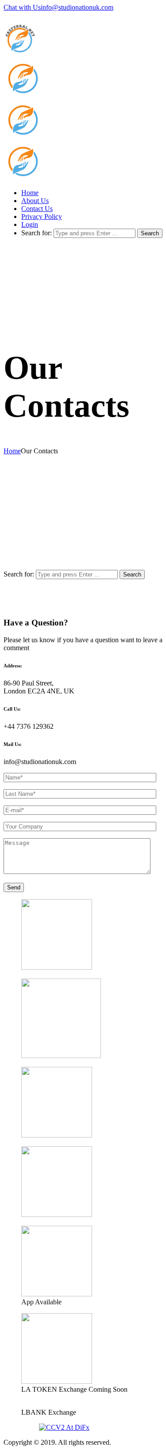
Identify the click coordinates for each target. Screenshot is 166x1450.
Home (30, 192)
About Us (35, 200)
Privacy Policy (41, 216)
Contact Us (37, 208)
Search (150, 233)
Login (29, 224)
